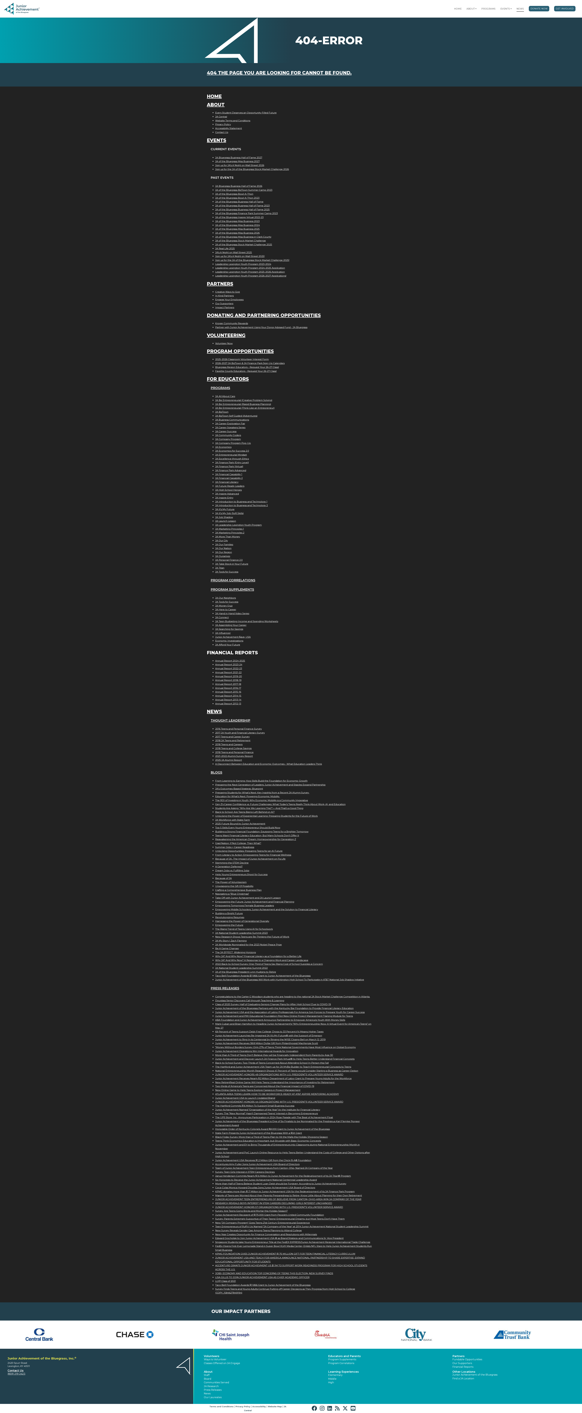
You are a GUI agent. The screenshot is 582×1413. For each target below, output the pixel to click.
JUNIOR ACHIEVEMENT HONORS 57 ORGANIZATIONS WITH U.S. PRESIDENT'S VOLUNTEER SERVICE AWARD (279, 1207)
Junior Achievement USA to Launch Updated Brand (245, 1098)
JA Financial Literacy (226, 482)
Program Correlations (233, 580)
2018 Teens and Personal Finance (234, 752)
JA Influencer (223, 633)
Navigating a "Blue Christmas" (232, 893)
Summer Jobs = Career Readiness (234, 847)
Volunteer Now (224, 343)
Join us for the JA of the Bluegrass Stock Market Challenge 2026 (252, 169)
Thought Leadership (230, 720)
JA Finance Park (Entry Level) (232, 462)
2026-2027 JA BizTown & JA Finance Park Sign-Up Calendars (250, 363)
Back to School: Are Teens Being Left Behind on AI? (245, 812)
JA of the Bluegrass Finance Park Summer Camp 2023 (246, 213)
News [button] (207, 1393)
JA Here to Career (225, 609)
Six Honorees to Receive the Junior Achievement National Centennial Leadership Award (266, 1179)
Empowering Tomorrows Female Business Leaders (244, 905)
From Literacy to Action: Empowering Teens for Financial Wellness (253, 854)
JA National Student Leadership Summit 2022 (241, 968)
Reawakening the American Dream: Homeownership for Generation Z (255, 839)
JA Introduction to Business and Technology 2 (241, 505)
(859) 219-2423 (16, 1373)
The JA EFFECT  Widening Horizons (235, 952)
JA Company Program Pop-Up (233, 443)
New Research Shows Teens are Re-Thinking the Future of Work (252, 936)
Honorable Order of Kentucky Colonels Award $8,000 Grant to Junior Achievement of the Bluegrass (272, 1129)
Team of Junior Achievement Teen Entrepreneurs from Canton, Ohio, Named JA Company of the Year (274, 1168)
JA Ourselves (222, 556)
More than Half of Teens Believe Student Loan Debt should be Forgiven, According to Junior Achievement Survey (280, 1183)
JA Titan (219, 567)
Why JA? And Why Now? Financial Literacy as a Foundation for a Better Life (258, 956)
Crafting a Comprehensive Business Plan (238, 890)
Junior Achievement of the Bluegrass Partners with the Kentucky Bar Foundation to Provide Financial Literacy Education (284, 1008)
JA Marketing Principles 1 (229, 528)
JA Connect (222, 617)
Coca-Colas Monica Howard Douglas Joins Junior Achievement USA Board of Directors (265, 1187)
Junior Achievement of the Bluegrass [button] (474, 1374)
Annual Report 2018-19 (228, 680)
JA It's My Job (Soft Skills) (229, 513)
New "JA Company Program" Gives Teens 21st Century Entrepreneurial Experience (262, 1222)
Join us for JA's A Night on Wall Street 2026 (239, 165)
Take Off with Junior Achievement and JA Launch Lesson (248, 897)
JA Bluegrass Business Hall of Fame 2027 (238, 157)
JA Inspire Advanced (227, 493)
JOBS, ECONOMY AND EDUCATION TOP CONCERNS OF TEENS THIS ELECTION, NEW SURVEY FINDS (274, 1273)
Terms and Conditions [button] (221, 1406)
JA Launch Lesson (225, 521)
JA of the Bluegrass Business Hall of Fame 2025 (242, 209)
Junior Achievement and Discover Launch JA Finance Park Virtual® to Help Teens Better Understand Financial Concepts (285, 1058)
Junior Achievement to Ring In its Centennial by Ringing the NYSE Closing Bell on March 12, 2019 (270, 1039)
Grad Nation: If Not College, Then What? (238, 843)
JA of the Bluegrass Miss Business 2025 (237, 228)
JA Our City (221, 540)
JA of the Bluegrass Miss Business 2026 (237, 232)
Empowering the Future (229, 925)
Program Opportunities (240, 351)
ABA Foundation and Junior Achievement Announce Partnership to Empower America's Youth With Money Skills (280, 1019)
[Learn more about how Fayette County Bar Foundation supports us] (52, 1334)
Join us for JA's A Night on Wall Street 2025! (240, 256)
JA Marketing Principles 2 (229, 532)
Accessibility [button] (259, 1406)
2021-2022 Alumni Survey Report (234, 756)
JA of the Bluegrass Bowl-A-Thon (234, 193)
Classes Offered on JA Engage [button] (222, 1363)
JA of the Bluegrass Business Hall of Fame (239, 201)
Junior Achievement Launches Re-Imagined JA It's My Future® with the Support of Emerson (268, 1035)
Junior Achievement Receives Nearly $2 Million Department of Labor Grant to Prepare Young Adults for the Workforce (283, 1078)
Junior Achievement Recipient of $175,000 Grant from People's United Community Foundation (269, 1214)
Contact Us (221, 132)
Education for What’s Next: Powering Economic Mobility (247, 796)
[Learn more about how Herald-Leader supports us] (434, 1334)
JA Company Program (228, 439)
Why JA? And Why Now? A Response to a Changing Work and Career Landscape (261, 960)
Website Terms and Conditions (232, 120)
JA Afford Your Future (227, 644)
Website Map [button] (275, 1406)
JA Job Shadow (224, 517)
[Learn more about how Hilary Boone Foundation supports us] (529, 1334)
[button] (476, 8)
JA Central (221, 116)
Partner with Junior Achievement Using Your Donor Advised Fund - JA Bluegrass (261, 327)
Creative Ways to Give (227, 291)
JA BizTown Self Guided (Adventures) (236, 415)
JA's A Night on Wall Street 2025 (233, 252)
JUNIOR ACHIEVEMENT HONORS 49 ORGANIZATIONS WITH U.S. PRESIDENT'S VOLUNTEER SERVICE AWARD (279, 1074)
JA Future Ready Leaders (229, 486)
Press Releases (225, 988)
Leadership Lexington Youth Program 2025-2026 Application (250, 271)
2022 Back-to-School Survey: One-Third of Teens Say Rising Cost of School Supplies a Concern (269, 964)
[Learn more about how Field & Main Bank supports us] (243, 1334)
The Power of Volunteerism (231, 882)
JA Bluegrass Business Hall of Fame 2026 (238, 186)
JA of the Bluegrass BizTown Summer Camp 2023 (243, 190)
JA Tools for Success (226, 571)
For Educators (228, 379)
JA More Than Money (227, 536)
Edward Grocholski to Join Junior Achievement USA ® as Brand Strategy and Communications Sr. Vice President (279, 1238)
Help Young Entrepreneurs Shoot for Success (241, 874)
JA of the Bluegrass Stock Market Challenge (240, 240)
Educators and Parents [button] (344, 1356)
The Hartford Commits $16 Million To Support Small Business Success (254, 1105)
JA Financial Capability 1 (228, 474)
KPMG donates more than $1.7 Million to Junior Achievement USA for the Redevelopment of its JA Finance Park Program (285, 1191)
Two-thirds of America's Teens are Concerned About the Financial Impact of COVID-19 (264, 1086)
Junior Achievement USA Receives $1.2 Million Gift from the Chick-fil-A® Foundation (263, 1160)
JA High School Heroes (228, 489)
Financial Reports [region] (462, 1366)
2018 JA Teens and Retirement (232, 740)
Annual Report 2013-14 (228, 699)
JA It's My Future (224, 509)
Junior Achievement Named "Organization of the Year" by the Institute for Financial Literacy (267, 1109)
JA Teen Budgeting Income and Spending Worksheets (246, 621)
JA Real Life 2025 (225, 248)
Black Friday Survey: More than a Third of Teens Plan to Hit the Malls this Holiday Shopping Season (271, 1136)
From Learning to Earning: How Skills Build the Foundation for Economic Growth (261, 780)
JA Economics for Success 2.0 (232, 450)
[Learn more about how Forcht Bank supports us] (338, 1334)
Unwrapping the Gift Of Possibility (234, 886)
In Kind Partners (224, 295)
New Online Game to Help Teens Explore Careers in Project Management (257, 1090)
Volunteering (226, 335)
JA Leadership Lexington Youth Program (238, 524)
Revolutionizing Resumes (229, 917)
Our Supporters (224, 303)
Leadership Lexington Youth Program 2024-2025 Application (250, 267)
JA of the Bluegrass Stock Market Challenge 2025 (243, 244)
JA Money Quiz (223, 605)
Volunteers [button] (211, 1356)
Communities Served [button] (216, 1382)
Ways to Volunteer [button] (215, 1359)
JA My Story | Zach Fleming (231, 940)
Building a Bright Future (229, 913)
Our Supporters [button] (462, 1363)
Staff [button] (207, 1375)
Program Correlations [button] (341, 1363)
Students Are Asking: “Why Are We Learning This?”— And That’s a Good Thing (259, 808)
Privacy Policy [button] (243, 1406)
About (471, 8)
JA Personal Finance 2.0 (229, 560)
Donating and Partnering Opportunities (264, 315)
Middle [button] (332, 1378)
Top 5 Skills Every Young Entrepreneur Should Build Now (247, 827)
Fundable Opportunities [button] (467, 1359)
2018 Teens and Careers (228, 744)
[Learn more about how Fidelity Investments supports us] (147, 1334)
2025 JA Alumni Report (228, 760)
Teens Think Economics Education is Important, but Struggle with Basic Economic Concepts (268, 1140)
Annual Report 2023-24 (228, 664)
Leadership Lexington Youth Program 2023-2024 (243, 264)
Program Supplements (232, 589)
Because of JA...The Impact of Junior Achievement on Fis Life (250, 858)
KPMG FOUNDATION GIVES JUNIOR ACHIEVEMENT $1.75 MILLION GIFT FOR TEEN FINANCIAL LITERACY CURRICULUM (285, 1253)
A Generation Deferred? (229, 866)
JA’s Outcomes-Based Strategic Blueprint (239, 788)
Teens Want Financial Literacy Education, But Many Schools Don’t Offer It (257, 835)
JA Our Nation (223, 548)
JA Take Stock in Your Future (231, 563)
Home (458, 8)
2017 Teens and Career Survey (232, 736)
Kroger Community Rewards (231, 323)
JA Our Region (223, 552)
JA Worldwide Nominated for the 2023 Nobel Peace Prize (248, 944)
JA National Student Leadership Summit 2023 (241, 932)
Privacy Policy (223, 124)
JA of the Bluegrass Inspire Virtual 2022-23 (239, 217)
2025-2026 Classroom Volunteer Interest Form (242, 359)
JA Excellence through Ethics (232, 458)
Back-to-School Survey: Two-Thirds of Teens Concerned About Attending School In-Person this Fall (272, 1062)
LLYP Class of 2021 (225, 1281)
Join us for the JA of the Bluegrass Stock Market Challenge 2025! (252, 260)
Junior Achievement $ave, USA (233, 636)
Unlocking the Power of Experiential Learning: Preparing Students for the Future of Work (266, 815)
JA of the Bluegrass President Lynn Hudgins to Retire (245, 971)
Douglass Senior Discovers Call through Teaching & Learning (249, 1000)
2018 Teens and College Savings (233, 748)
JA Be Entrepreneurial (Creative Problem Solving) (243, 400)
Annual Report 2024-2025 (230, 660)
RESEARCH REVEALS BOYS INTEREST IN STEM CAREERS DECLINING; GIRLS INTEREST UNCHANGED (273, 1203)
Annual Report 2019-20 (228, 676)
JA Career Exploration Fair (230, 423)
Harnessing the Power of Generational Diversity (242, 921)
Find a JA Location (463, 1378)
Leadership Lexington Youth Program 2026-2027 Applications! (250, 275)
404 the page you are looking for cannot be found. (279, 73)
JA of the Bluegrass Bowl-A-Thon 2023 (237, 197)
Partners (220, 284)
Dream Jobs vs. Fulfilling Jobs (232, 870)
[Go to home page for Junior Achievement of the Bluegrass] (22, 9)
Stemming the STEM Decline (232, 862)
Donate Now (539, 8)
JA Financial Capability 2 (229, 478)
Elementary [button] (335, 1375)
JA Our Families (224, 544)
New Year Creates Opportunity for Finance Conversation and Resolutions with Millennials (266, 1234)
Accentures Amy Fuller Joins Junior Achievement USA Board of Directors (257, 1164)
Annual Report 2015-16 (228, 691)
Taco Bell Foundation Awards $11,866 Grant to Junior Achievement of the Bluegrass (263, 975)
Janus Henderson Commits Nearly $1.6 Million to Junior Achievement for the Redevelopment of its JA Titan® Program (283, 1175)
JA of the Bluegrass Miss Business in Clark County (243, 236)
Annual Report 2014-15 (228, 695)
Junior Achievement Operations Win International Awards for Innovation (256, 1051)
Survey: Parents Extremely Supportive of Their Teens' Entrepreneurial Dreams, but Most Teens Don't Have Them (280, 1218)
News (520, 8)
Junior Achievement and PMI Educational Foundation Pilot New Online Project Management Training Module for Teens (284, 1016)
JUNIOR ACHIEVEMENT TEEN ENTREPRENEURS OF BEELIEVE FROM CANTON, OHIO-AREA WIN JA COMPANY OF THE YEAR (288, 1199)
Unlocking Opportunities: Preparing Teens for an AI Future (249, 850)
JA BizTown (221, 411)
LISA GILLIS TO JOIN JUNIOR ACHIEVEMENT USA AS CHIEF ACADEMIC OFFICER (262, 1277)
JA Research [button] (211, 1386)
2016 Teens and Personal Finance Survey (238, 728)
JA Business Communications (232, 419)
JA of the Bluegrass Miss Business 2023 (237, 221)
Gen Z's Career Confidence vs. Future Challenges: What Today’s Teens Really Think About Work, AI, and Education (280, 804)
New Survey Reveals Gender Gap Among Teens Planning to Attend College (258, 1230)
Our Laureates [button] (213, 1397)
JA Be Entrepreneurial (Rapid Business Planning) (243, 404)
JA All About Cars (225, 396)
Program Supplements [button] (342, 1359)
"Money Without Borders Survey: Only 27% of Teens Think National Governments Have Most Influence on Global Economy (285, 1047)
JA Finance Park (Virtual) (229, 466)
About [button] (208, 1371)
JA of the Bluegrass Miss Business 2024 (237, 225)
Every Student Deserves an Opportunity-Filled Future (246, 112)
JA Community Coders (228, 435)
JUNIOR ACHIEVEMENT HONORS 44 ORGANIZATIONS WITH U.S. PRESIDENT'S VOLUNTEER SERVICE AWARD (279, 1101)
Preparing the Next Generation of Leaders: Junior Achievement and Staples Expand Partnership (270, 784)
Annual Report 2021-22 (228, 672)
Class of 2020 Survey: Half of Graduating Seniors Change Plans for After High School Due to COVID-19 (273, 1004)
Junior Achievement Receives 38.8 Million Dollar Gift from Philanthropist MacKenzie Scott (266, 1043)
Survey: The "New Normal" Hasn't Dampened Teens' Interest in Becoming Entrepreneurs (266, 1113)
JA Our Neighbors (225, 597)
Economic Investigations (229, 640)
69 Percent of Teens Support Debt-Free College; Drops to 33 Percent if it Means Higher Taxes (269, 1031)
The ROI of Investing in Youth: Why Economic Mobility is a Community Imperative (261, 800)
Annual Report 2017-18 (228, 684)
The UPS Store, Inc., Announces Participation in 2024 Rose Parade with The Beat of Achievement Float (274, 1117)
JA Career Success (225, 431)
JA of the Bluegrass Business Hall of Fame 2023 (242, 205)
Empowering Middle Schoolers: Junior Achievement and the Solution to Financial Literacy (266, 909)
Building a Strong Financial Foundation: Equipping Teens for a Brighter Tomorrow (261, 831)
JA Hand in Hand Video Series (232, 613)
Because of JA (223, 878)
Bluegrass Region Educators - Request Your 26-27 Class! (247, 367)
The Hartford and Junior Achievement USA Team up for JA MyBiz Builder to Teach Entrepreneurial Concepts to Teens (283, 1066)
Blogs (216, 772)
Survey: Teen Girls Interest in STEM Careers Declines (245, 1172)
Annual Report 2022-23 (228, 668)
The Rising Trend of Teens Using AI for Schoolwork (244, 929)
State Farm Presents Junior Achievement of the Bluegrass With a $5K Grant (258, 1133)
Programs (488, 8)
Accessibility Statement (228, 128)
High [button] (331, 1382)
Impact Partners (224, 307)
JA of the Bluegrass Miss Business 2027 (237, 161)
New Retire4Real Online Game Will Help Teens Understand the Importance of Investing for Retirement (274, 1082)
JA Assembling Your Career (230, 625)
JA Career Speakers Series (230, 427)
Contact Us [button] (15, 1370)
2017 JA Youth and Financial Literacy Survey (240, 732)
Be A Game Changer (227, 948)
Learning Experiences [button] (343, 1371)
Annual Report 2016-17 (228, 688)
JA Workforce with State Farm (232, 819)
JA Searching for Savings (229, 629)
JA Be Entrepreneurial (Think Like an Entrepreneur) (245, 407)
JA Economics (223, 447)
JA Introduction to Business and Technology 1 (241, 501)
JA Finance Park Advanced (230, 470)
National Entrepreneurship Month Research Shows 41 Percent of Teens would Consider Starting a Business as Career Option (286, 1070)
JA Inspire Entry (224, 497)
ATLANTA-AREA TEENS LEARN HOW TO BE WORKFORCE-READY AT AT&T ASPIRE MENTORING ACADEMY (277, 1094)
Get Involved (565, 8)
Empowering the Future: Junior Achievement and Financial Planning (254, 901)
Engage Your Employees (229, 299)
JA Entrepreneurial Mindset (231, 454)
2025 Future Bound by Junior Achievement (240, 823)
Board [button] (207, 1378)
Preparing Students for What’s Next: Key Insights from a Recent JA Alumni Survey (262, 792)
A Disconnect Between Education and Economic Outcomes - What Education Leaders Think (268, 764)
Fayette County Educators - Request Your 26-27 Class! (246, 371)
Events (505, 8)
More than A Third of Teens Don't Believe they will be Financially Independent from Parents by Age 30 (274, 1055)
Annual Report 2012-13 (228, 703)
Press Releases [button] (213, 1389)
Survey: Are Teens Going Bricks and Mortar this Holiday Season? (251, 1210)
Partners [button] (458, 1356)
